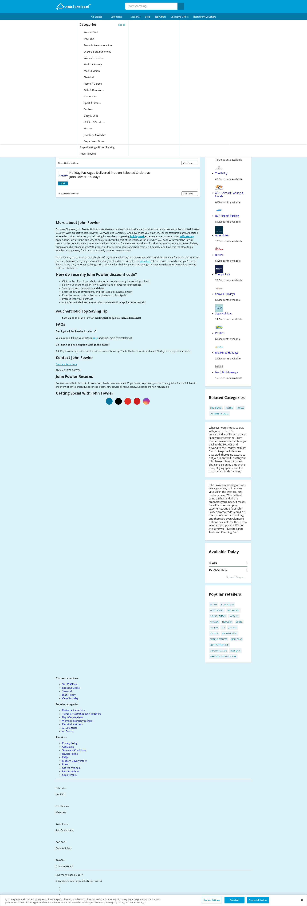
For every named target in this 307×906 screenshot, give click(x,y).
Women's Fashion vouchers (77, 720)
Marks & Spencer (218, 639)
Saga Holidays (223, 313)
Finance (87, 128)
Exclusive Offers (180, 16)
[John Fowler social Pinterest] (137, 401)
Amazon (214, 622)
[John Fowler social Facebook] (109, 401)
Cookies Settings (212, 899)
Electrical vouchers (72, 724)
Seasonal (135, 16)
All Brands (68, 731)
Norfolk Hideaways (226, 372)
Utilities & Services (93, 122)
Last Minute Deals (219, 413)
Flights (229, 408)
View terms (188, 163)
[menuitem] (98, 16)
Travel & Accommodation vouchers (81, 713)
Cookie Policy (69, 774)
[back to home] (73, 7)
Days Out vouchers (72, 717)
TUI (223, 627)
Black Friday (69, 694)
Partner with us (70, 771)
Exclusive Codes (71, 687)
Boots (239, 622)
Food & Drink (91, 32)
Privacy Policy (69, 743)
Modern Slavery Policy (74, 760)
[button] (98, 16)
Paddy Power (217, 610)
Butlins (219, 255)
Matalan (233, 616)
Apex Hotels (222, 235)
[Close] (301, 899)
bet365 (213, 604)
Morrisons (236, 639)
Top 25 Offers (69, 684)
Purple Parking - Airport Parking (96, 147)
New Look (227, 622)
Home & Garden (92, 83)
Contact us (68, 746)
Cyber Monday (70, 698)
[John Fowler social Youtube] (127, 401)
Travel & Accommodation (97, 45)
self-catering (187, 236)
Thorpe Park (222, 274)
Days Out (88, 38)
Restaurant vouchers (204, 16)
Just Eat (232, 627)
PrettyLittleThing (219, 645)
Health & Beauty (92, 64)
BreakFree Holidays (226, 352)
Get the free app (71, 767)
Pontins (219, 333)
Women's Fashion (93, 58)
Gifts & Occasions (93, 90)
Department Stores (94, 141)
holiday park (137, 236)
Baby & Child (90, 115)
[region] (153, 900)
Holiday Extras (218, 616)
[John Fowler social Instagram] (146, 401)
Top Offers (160, 16)
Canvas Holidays (225, 294)
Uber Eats (235, 650)
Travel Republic (87, 153)
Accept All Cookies (258, 899)
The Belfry (221, 173)
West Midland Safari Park (223, 656)
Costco (214, 627)
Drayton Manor (218, 650)
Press (65, 764)
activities (145, 261)
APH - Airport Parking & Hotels (229, 194)
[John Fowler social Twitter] (118, 401)
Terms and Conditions (74, 750)
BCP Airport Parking (227, 216)
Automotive (90, 96)
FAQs (65, 757)
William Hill (233, 610)
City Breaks (216, 408)
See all (121, 24)
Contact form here (66, 364)
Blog (147, 16)
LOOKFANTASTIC (229, 633)
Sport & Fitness (92, 102)
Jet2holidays (227, 604)
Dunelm (214, 633)
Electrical (88, 77)
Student (87, 109)
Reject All (234, 899)
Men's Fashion (91, 70)
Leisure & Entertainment (97, 51)
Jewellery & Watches (94, 134)
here (95, 337)
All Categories (69, 727)
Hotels (240, 408)
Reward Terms (70, 753)
